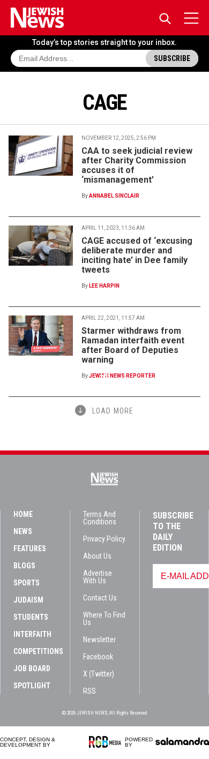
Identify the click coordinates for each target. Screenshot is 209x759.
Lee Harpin (104, 286)
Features (29, 548)
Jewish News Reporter (122, 376)
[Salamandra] (182, 741)
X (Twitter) (98, 674)
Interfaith (32, 634)
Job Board (31, 668)
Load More (112, 411)
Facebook (98, 656)
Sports (26, 582)
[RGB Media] (107, 742)
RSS (89, 691)
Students (30, 617)
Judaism (28, 600)
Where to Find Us (104, 619)
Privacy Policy (104, 539)
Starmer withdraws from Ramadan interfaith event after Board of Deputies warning (132, 345)
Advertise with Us (97, 577)
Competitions (38, 651)
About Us (97, 556)
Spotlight (31, 685)
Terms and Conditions (99, 518)
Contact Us (100, 597)
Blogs (24, 565)
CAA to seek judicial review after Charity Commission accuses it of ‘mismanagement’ (136, 165)
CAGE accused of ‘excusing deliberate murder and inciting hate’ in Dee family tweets (136, 255)
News (22, 531)
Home (23, 514)
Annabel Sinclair (114, 196)
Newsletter (99, 639)
